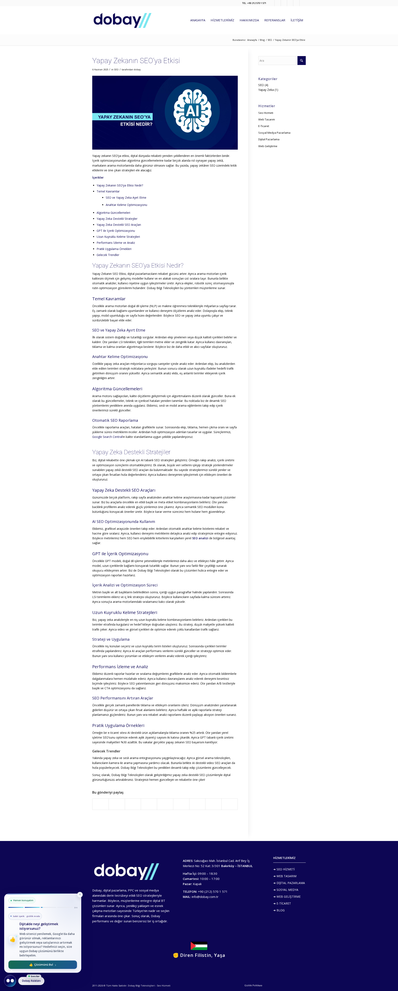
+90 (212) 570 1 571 (213, 891)
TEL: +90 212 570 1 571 (254, 3)
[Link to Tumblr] (284, 3)
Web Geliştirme (267, 146)
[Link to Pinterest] (296, 3)
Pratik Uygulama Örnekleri (114, 249)
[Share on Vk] (197, 804)
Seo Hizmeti (265, 113)
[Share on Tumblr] (181, 804)
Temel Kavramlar (108, 191)
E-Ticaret (263, 126)
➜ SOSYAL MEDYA (285, 890)
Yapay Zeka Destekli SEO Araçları (119, 225)
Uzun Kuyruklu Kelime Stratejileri (118, 237)
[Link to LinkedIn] (303, 3)
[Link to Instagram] (290, 3)
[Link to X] (278, 3)
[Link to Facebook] (271, 3)
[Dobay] (122, 20)
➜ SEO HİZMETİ (284, 869)
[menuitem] (198, 20)
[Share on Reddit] (213, 804)
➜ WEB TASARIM (284, 876)
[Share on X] (117, 804)
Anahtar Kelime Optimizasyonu (126, 205)
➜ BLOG (279, 910)
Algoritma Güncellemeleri (113, 213)
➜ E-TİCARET (282, 903)
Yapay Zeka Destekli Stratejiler (117, 219)
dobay (137, 69)
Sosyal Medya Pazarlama (274, 133)
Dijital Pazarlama (268, 139)
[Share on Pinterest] (149, 804)
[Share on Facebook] (100, 804)
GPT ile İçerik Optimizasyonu (116, 231)
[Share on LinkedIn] (165, 804)
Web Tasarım (266, 119)
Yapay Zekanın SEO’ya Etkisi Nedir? (120, 185)
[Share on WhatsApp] (133, 804)
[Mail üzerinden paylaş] (230, 804)
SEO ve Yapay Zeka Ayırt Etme (126, 197)
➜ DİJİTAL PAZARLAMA (289, 883)
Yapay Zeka (266, 90)
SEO (116, 69)
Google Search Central (107, 437)
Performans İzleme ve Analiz (116, 243)
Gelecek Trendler (108, 255)
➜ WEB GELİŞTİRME (287, 897)
